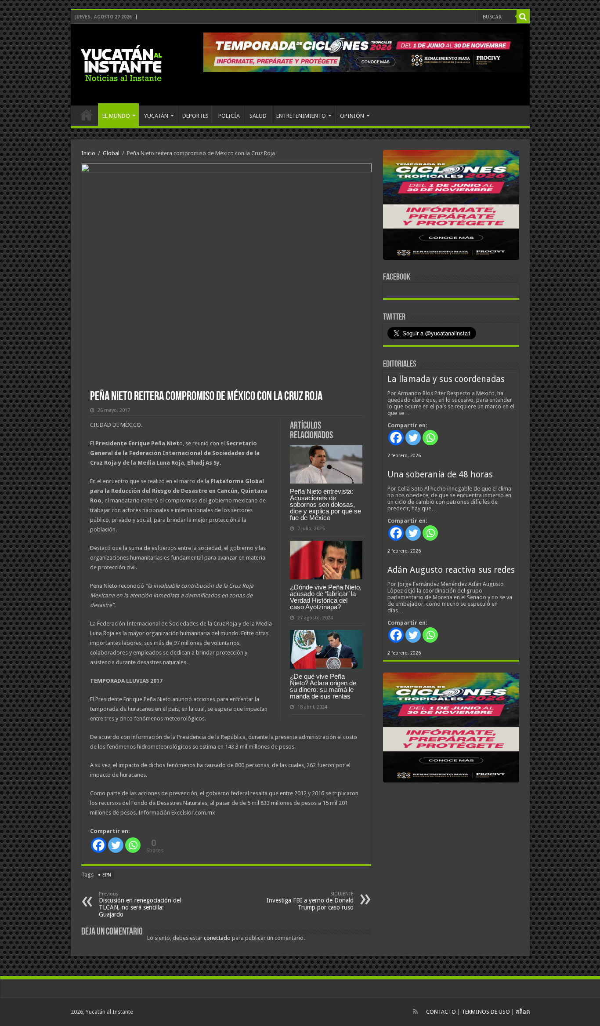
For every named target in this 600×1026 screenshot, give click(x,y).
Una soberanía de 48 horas (440, 474)
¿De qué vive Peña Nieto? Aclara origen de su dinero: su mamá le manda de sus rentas (323, 686)
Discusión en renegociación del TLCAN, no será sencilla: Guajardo (140, 904)
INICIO (86, 115)
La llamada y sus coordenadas (446, 379)
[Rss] (415, 1011)
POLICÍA (229, 116)
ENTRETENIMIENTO (301, 116)
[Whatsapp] (133, 845)
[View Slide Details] (451, 206)
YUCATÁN (156, 116)
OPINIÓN (352, 116)
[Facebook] (98, 845)
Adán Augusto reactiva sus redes (451, 570)
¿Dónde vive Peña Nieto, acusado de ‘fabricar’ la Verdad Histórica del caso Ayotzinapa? (325, 597)
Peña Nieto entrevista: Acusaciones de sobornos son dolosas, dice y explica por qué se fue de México (325, 504)
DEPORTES (195, 116)
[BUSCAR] (523, 16)
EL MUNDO (116, 116)
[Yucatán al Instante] (121, 62)
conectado (217, 938)
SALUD (258, 116)
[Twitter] (115, 845)
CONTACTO (441, 1011)
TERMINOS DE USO (486, 1011)
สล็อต (523, 1011)
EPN (106, 875)
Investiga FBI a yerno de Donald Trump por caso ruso (310, 901)
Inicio (88, 153)
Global (111, 153)
